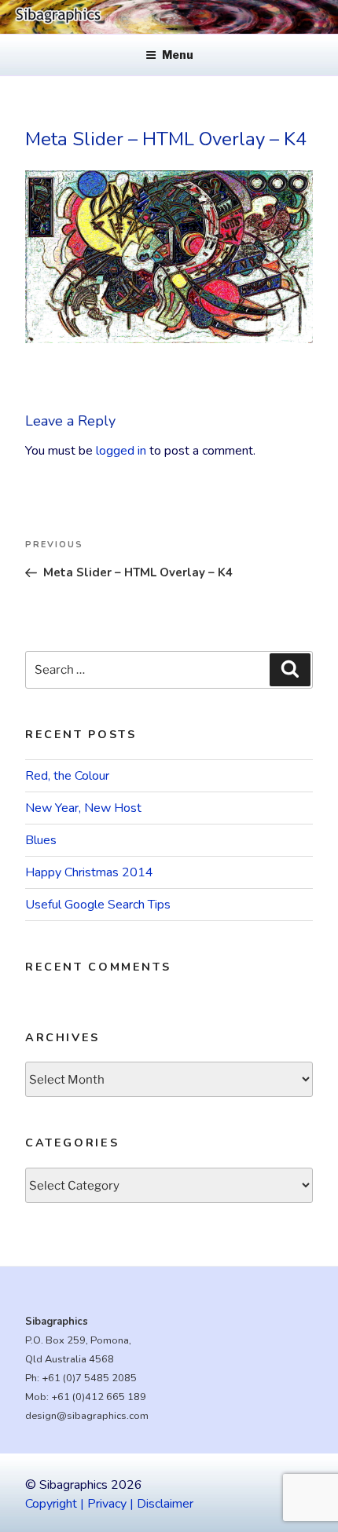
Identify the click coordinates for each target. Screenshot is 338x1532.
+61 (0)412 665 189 (98, 1397)
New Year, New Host (83, 808)
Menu (177, 54)
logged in (121, 450)
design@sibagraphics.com (87, 1416)
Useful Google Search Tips (98, 904)
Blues (41, 840)
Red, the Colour (67, 775)
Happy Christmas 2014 (89, 872)
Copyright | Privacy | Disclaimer (109, 1503)
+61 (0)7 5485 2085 (89, 1378)
